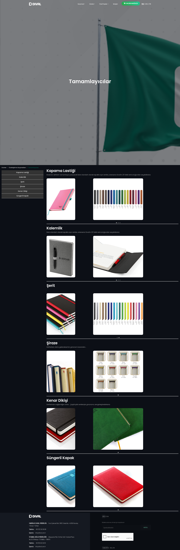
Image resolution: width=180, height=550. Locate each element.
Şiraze (22, 186)
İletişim (115, 4)
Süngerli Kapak (22, 196)
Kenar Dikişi (22, 191)
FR (150, 4)
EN (146, 4)
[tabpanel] (118, 372)
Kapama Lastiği (22, 172)
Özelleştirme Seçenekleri (17, 168)
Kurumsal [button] (81, 4)
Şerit (22, 182)
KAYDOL (146, 527)
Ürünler (4, 168)
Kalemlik (22, 177)
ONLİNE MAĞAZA (131, 3)
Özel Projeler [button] (103, 4)
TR (142, 4)
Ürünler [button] (91, 4)
